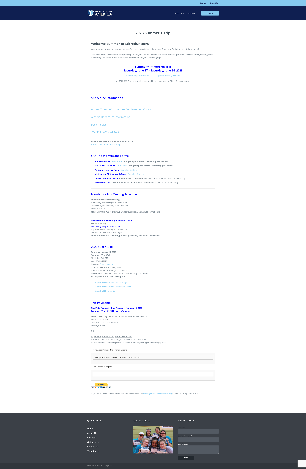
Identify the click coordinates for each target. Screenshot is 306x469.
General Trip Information (140, 75)
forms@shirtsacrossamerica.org (157, 393)
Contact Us (214, 3)
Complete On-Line (129, 170)
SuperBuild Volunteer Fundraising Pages (113, 286)
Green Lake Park (107, 264)
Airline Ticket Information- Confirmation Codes (121, 109)
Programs (191, 13)
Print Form (117, 161)
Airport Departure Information (110, 117)
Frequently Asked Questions (167, 75)
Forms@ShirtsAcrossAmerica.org (105, 144)
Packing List (98, 124)
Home (90, 428)
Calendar (203, 3)
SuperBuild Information (105, 291)
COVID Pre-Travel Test (105, 132)
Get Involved (93, 442)
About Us (178, 13)
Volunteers (92, 451)
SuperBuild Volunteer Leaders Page (111, 282)
